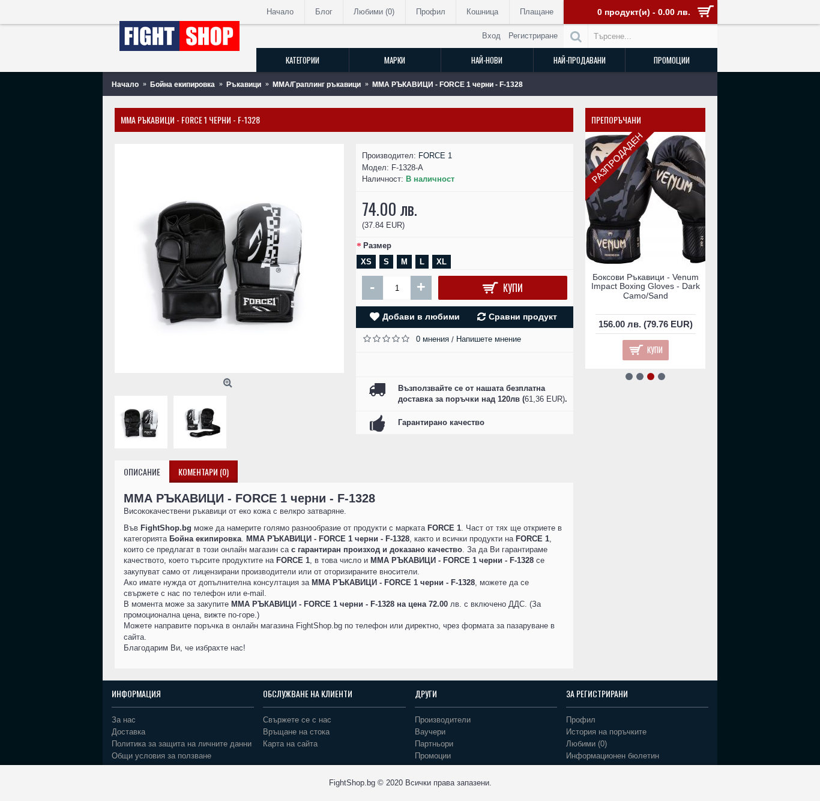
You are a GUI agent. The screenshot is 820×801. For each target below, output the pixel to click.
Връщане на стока (296, 731)
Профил (580, 719)
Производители (443, 719)
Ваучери (430, 731)
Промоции (433, 755)
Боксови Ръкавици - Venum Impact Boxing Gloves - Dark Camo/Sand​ (645, 286)
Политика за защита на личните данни (182, 743)
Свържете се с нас (297, 719)
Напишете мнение (488, 339)
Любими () (586, 743)
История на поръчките (606, 731)
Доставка (128, 731)
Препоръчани (616, 119)
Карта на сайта (290, 743)
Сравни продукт (523, 316)
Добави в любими (421, 316)
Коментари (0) (203, 471)
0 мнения (432, 339)
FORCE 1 (435, 155)
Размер (377, 245)
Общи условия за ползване (161, 755)
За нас (124, 719)
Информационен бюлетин (612, 755)
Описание (142, 471)
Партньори (434, 743)
